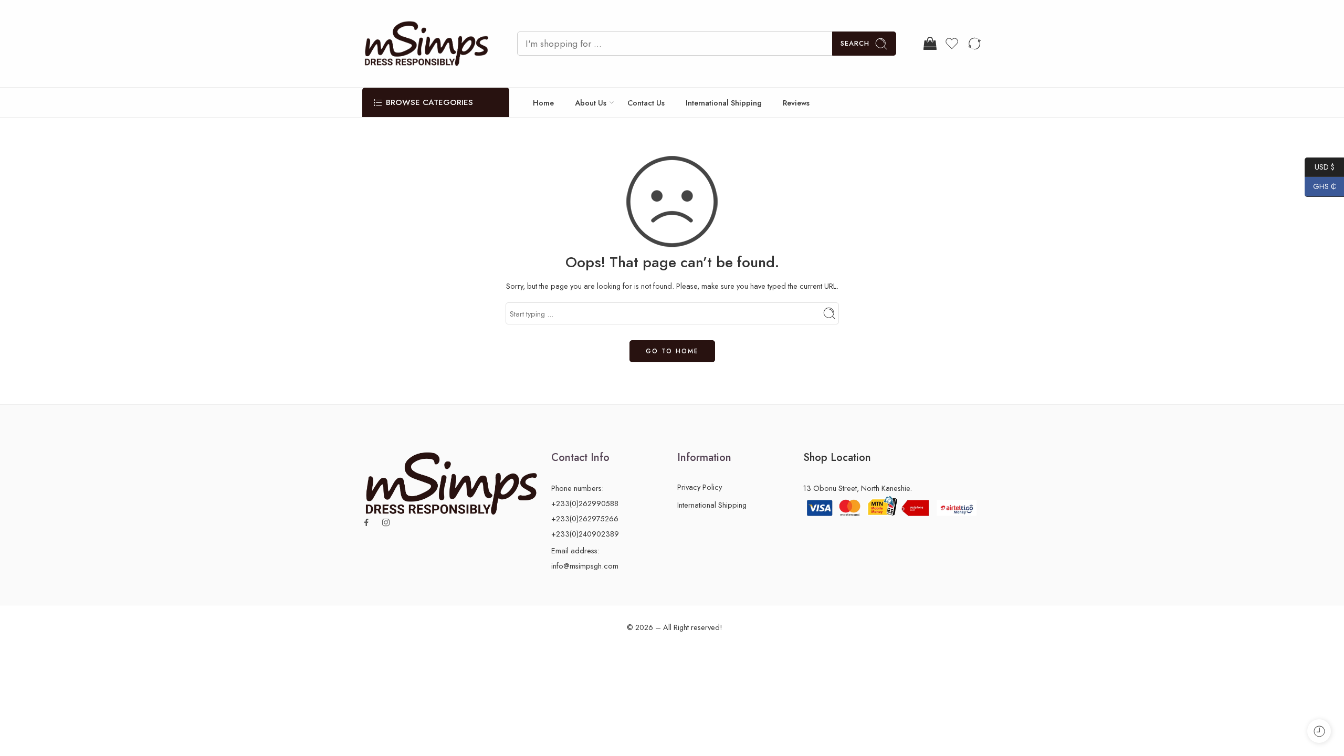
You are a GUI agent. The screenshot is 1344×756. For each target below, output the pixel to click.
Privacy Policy (699, 486)
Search (855, 43)
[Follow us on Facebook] (366, 522)
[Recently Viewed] (1319, 731)
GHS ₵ (1320, 186)
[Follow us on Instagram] (386, 522)
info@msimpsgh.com (584, 565)
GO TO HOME (672, 351)
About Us (590, 102)
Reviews (796, 102)
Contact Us (646, 102)
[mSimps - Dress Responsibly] (426, 43)
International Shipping (724, 102)
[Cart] (929, 43)
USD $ (1320, 166)
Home (543, 102)
